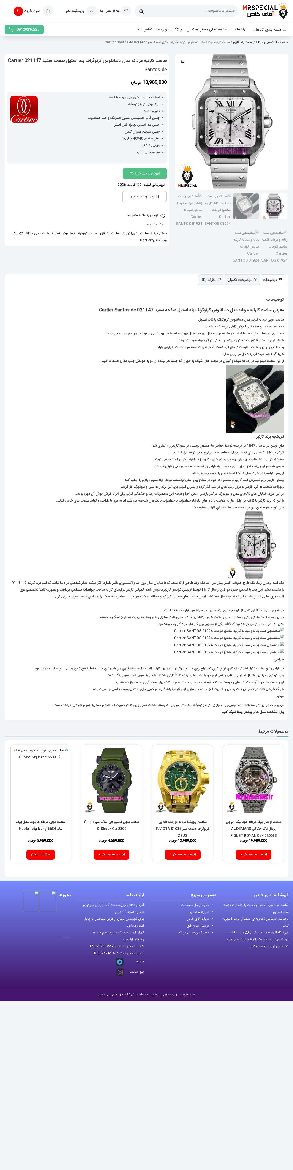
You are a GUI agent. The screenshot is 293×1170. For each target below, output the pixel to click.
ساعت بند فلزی (242, 42)
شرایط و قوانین (198, 912)
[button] (182, 61)
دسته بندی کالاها (268, 30)
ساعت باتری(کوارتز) (135, 233)
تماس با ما (144, 30)
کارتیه (154, 233)
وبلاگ (177, 30)
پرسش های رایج (198, 926)
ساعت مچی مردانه (267, 42)
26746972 (109, 953)
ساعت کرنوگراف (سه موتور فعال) (74, 233)
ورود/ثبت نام (75, 11)
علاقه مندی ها (109, 11)
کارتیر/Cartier (150, 240)
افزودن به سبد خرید (147, 173)
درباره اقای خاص (198, 919)
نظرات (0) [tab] (209, 280)
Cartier (19, 583)
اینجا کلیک (235, 712)
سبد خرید (29, 11)
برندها (241, 30)
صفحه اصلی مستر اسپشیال (207, 30)
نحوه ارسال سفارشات (195, 905)
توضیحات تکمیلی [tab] (239, 280)
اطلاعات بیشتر (40, 854)
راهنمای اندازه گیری (142, 196)
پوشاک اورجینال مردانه (194, 932)
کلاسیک (18, 233)
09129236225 (28, 30)
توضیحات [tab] (270, 280)
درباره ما (163, 30)
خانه (285, 42)
